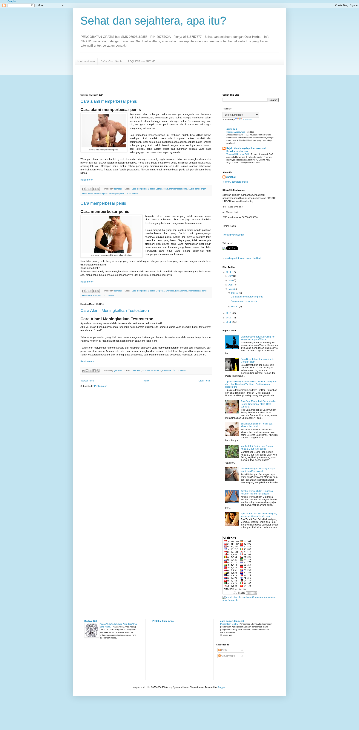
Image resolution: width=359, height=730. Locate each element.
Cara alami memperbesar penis (108, 101)
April (231, 284)
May (230, 280)
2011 (229, 322)
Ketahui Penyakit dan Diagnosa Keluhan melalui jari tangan (257, 492)
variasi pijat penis (116, 193)
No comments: (180, 370)
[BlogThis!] (87, 189)
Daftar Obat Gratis (111, 61)
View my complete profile (235, 182)
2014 (229, 272)
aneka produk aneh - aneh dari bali (243, 258)
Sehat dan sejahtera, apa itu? (153, 20)
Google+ (11, 1)
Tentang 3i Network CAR (237, 154)
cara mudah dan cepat (232, 621)
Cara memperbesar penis (143, 189)
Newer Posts (87, 380)
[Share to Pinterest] (98, 189)
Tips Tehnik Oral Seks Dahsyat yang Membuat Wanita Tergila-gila (259, 514)
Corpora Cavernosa (165, 291)
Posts (224, 650)
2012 (229, 317)
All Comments (228, 656)
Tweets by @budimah (233, 234)
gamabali (231, 177)
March (231, 289)
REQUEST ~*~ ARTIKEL (142, 61)
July (230, 276)
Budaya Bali (90, 621)
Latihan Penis (162, 189)
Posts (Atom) (100, 386)
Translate (247, 119)
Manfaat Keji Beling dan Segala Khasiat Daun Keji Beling (257, 447)
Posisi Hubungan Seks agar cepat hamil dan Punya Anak (258, 470)
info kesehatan (86, 61)
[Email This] (83, 189)
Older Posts (204, 380)
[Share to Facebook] (94, 189)
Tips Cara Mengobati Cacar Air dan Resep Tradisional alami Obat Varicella (258, 404)
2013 (229, 313)
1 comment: (109, 295)
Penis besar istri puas (98, 193)
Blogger (221, 687)
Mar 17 (235, 306)
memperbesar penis (178, 189)
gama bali (231, 129)
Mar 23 (235, 293)
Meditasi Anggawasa (236, 132)
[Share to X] (91, 189)
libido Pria (166, 370)
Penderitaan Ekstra (229, 624)
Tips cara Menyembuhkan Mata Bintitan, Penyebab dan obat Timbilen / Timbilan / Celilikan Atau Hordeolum (251, 384)
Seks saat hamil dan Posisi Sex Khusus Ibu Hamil (256, 425)
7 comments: (133, 193)
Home (146, 380)
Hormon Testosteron (151, 370)
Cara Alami (136, 370)
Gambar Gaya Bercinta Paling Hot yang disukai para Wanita (258, 338)
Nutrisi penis (194, 189)
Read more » (87, 179)
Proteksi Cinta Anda (163, 621)
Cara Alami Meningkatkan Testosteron (114, 310)
